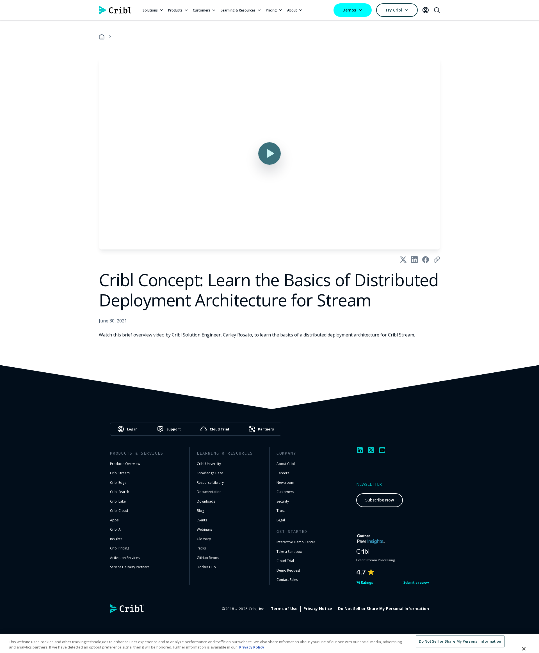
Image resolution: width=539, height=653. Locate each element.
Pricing (271, 10)
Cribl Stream (120, 473)
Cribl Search (119, 491)
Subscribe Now (379, 500)
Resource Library (210, 482)
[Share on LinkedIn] (414, 259)
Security (283, 501)
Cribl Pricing (119, 548)
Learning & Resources (238, 10)
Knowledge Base (210, 473)
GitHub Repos (208, 557)
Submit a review (416, 582)
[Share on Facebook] (425, 259)
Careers (283, 473)
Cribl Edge (118, 482)
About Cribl (286, 463)
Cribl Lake (118, 501)
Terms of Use (284, 608)
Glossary (204, 539)
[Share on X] (403, 259)
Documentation (209, 491)
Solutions (150, 10)
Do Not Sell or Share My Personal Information (383, 608)
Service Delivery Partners (129, 567)
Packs (201, 548)
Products (175, 10)
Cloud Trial (285, 560)
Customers (201, 10)
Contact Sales (287, 579)
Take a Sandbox (289, 551)
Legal (281, 520)
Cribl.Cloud (119, 510)
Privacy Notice (317, 608)
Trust (281, 510)
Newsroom (285, 482)
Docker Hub (206, 567)
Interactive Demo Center (296, 542)
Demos (349, 10)
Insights (116, 539)
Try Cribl (393, 10)
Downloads (206, 501)
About (292, 10)
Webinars (204, 529)
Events (202, 520)
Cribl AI (116, 529)
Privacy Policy (251, 647)
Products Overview (125, 463)
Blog (200, 510)
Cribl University (209, 463)
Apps (114, 520)
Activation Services (125, 557)
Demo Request (288, 570)
